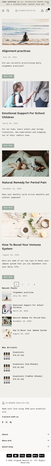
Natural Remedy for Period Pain (24, 182)
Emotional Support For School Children (28, 306)
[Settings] (42, 10)
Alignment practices (16, 51)
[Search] (7, 10)
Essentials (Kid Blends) (25, 364)
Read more (8, 76)
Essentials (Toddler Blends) (27, 376)
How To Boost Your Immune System (30, 330)
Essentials (18, 352)
